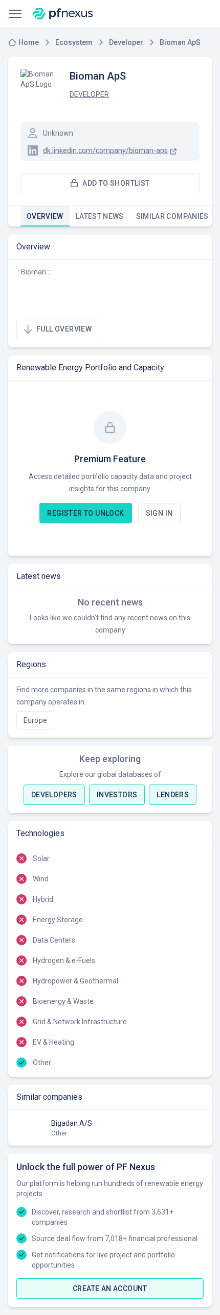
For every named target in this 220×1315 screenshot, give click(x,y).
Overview (45, 216)
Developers (54, 795)
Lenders (173, 795)
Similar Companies (172, 216)
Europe (35, 720)
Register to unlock (85, 513)
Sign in (159, 513)
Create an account (110, 1288)
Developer (89, 94)
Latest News (100, 216)
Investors (117, 795)
